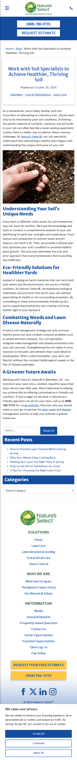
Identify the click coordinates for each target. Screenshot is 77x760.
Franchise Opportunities (38, 641)
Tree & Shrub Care (38, 558)
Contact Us (38, 629)
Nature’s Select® (31, 136)
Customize (38, 743)
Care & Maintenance (38, 94)
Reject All (38, 753)
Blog (18, 48)
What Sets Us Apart (38, 581)
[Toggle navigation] (14, 8)
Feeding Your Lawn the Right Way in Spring (37, 462)
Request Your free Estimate (38, 665)
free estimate (30, 405)
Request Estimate (39, 32)
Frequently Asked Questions (38, 623)
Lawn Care (60, 94)
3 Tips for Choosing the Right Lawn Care (35, 470)
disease (66, 409)
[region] (38, 732)
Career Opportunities (38, 635)
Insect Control (38, 564)
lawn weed (49, 409)
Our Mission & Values (38, 593)
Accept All (38, 734)
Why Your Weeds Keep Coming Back (33, 457)
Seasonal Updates (38, 617)
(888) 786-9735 (38, 24)
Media (38, 611)
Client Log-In (38, 647)
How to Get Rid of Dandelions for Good (35, 466)
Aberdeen (16, 94)
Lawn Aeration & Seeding (38, 552)
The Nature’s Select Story (38, 587)
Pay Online (39, 653)
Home (9, 48)
